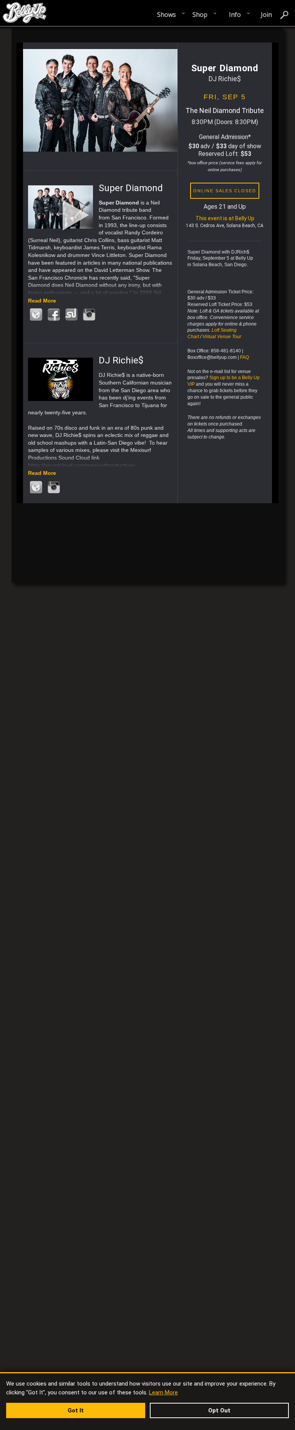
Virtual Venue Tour (221, 336)
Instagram (89, 314)
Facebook (54, 314)
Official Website (36, 314)
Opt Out (219, 1410)
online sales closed (224, 190)
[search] (284, 14)
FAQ (244, 357)
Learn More (163, 1392)
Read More (42, 301)
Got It (76, 1410)
